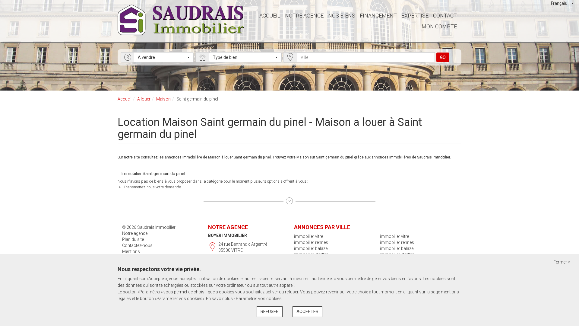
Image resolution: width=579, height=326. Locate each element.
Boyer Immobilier (227, 235)
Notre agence (304, 15)
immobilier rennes (311, 242)
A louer (143, 99)
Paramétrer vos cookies (259, 298)
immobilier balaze (310, 248)
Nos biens (341, 15)
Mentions (131, 251)
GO (443, 57)
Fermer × (561, 262)
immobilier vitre (308, 236)
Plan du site (133, 239)
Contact (445, 15)
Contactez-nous (137, 245)
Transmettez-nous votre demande (152, 187)
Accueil (269, 15)
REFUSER (270, 311)
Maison (163, 99)
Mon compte (439, 26)
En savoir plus (220, 298)
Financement (378, 15)
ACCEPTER (307, 311)
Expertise (415, 15)
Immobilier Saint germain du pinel (153, 173)
